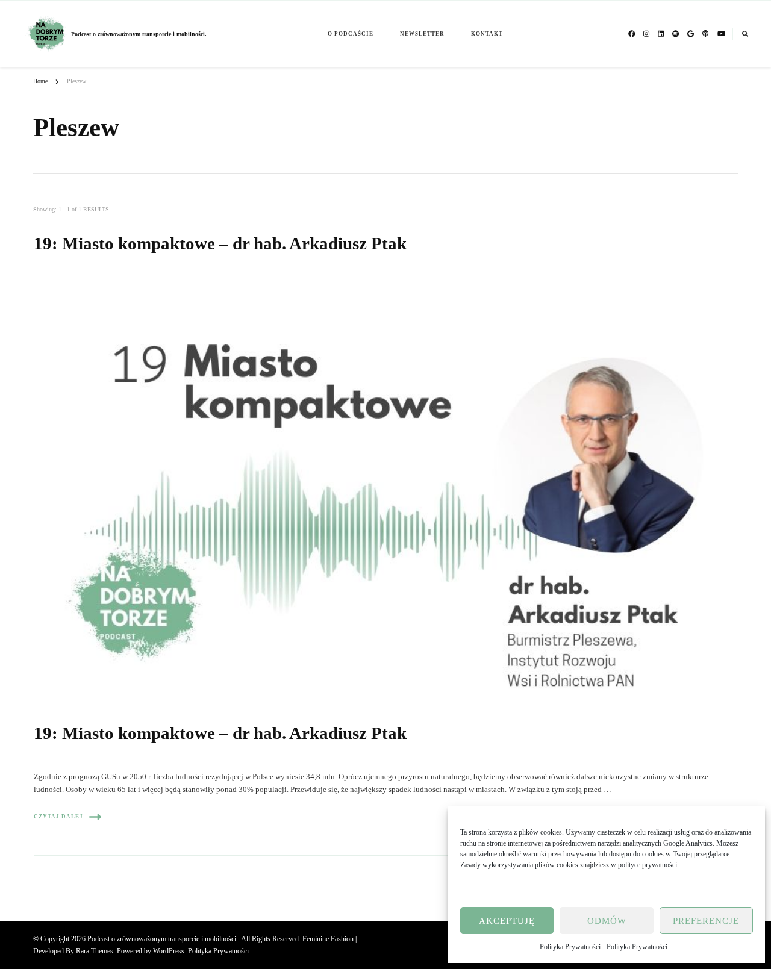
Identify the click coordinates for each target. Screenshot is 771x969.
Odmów (606, 921)
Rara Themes (94, 951)
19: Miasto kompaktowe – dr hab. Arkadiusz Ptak (220, 243)
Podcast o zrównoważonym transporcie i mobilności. (139, 34)
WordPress (168, 951)
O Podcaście (350, 34)
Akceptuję (507, 921)
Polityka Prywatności (570, 947)
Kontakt (487, 34)
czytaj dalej (58, 817)
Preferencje (706, 921)
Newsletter (422, 34)
